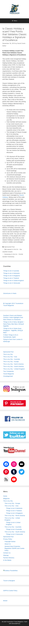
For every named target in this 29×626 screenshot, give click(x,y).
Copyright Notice (10, 541)
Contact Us (6, 553)
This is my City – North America (13, 364)
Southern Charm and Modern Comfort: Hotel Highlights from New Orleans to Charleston (13, 317)
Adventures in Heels (9, 293)
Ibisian (5, 600)
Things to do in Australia (11, 271)
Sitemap (6, 555)
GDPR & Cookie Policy (10, 590)
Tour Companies (8, 371)
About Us (8, 544)
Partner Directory (8, 558)
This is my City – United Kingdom (14, 369)
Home (5, 496)
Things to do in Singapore (11, 275)
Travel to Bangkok (9, 580)
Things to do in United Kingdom (13, 280)
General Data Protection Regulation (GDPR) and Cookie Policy (14, 548)
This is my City (8, 354)
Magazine (6, 498)
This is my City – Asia (10, 357)
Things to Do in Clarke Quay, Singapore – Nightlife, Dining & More (13, 330)
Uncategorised (8, 376)
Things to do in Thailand (11, 278)
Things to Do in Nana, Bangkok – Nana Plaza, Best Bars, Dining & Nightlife (13, 324)
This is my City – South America (13, 366)
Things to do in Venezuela (11, 283)
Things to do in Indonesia (11, 273)
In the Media (7, 560)
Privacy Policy (7, 539)
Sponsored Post (9, 247)
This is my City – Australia (11, 359)
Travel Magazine (8, 374)
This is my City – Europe (11, 361)
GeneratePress (16, 623)
